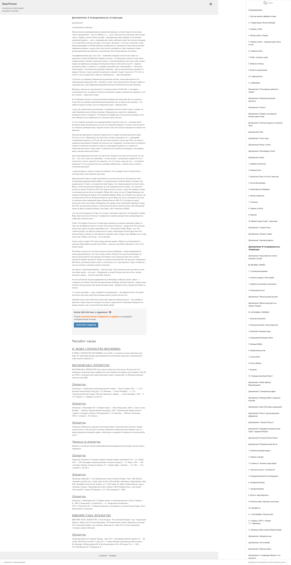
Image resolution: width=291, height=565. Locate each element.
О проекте (103, 556)
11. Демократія (254, 82)
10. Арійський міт (255, 76)
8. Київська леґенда (256, 63)
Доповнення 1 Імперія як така (259, 536)
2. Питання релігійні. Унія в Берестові (263, 325)
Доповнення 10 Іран (256, 157)
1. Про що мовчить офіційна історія (262, 16)
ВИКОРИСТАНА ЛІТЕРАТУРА (91, 515)
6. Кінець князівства (256, 195)
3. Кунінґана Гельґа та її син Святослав (263, 176)
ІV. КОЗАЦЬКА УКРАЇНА (258, 312)
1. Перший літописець (257, 164)
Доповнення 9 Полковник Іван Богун (262, 444)
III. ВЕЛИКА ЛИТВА (256, 265)
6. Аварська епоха (255, 51)
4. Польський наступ (256, 290)
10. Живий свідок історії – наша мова (262, 221)
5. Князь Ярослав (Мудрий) (259, 189)
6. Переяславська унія (256, 350)
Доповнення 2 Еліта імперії (259, 542)
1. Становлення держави (258, 271)
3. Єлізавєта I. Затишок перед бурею (262, 463)
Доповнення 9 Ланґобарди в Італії (261, 151)
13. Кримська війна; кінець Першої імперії (264, 529)
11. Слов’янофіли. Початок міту (260, 514)
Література (79, 384)
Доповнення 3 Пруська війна (259, 549)
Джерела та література (86, 441)
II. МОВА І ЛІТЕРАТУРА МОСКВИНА (96, 348)
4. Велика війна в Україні (258, 35)
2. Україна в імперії (255, 457)
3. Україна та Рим (255, 29)
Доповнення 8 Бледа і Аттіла (259, 144)
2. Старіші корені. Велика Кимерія (261, 22)
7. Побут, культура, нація (258, 57)
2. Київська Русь (254, 170)
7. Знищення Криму (256, 489)
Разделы (113, 556)
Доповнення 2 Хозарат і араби (260, 234)
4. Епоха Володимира (256, 183)
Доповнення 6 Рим (255, 132)
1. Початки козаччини (256, 318)
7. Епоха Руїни (254, 357)
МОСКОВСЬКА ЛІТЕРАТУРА (90, 365)
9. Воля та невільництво (257, 70)
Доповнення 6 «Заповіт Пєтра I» (261, 422)
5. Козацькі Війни (255, 344)
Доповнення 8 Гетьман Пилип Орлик (262, 438)
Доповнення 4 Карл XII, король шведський (265, 407)
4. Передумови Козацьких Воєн (260, 337)
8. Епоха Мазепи (254, 363)
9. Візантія (252, 214)
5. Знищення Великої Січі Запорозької (263, 476)
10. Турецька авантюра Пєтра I (260, 376)
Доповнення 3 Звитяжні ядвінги (260, 240)
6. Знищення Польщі (256, 482)
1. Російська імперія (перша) (259, 450)
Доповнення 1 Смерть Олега (259, 227)
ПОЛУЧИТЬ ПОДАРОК (86, 325)
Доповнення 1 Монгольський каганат (263, 296)
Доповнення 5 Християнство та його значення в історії (267, 562)
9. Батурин (252, 369)
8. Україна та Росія (255, 208)
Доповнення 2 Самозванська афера (262, 391)
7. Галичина (253, 202)
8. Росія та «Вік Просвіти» (258, 495)
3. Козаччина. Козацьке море (259, 331)
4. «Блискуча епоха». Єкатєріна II (261, 469)
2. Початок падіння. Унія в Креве (261, 277)
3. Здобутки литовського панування (262, 284)
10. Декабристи (254, 508)
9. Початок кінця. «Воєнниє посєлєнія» (263, 501)
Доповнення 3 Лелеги (256, 107)
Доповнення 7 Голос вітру (258, 138)
